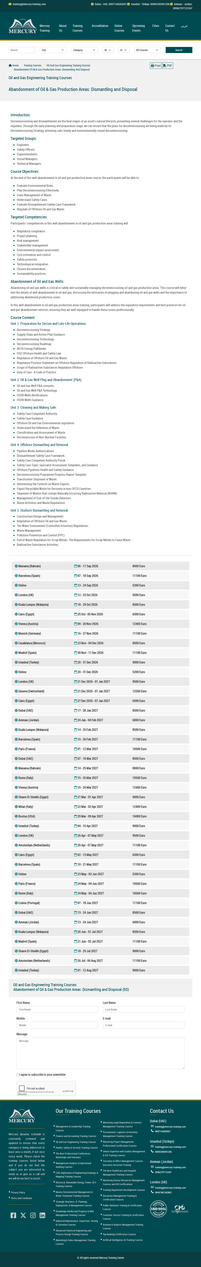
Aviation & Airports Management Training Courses (123, 1226)
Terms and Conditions (21, 1198)
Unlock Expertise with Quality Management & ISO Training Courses (124, 1153)
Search (179, 50)
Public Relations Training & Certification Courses (122, 1207)
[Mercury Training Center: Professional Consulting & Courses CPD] (179, 1208)
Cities (155, 26)
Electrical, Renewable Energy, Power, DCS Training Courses (76, 1184)
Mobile (20, 1018)
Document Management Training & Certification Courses (120, 1197)
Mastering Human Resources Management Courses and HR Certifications (124, 1182)
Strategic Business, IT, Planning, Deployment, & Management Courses (74, 1203)
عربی (184, 26)
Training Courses (78, 28)
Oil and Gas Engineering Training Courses (76, 1142)
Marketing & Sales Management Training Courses (75, 1242)
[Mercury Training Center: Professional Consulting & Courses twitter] (23, 1215)
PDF (169, 65)
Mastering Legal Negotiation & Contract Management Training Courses (122, 1124)
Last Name (109, 1002)
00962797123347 (163, 1172)
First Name (23, 1002)
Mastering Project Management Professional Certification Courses (120, 1143)
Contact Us (170, 28)
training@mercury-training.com (29, 4)
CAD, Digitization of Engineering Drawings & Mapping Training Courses (77, 1174)
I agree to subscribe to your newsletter (42, 1074)
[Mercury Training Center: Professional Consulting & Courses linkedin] (42, 1215)
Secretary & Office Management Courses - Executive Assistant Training (123, 1163)
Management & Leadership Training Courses (73, 1128)
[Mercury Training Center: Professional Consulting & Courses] (23, 25)
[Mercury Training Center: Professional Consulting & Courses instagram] (33, 1215)
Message (21, 1034)
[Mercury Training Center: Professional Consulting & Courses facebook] (13, 1215)
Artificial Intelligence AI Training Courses (123, 1240)
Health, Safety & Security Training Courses (77, 1147)
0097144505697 (162, 1131)
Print (157, 65)
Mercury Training (45, 28)
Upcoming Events (138, 28)
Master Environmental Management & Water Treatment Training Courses (74, 1194)
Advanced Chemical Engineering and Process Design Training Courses (73, 1232)
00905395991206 (163, 1151)
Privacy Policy (18, 1192)
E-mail (107, 1018)
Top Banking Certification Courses (119, 1234)
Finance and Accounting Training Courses (76, 1136)
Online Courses (119, 28)
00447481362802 (163, 1192)
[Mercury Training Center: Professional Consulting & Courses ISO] (158, 1208)
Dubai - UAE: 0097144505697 (111, 4)
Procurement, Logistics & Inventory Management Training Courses (120, 1134)
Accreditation (100, 26)
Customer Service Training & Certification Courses (123, 1217)
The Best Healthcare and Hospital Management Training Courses (119, 1172)
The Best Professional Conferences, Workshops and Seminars (73, 1155)
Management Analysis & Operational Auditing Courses (73, 1165)
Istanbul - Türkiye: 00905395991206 (150, 4)
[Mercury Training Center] (22, 1116)
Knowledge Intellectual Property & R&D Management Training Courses (75, 1213)
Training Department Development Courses (124, 1190)
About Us (63, 28)
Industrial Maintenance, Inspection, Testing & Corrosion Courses (77, 1223)
